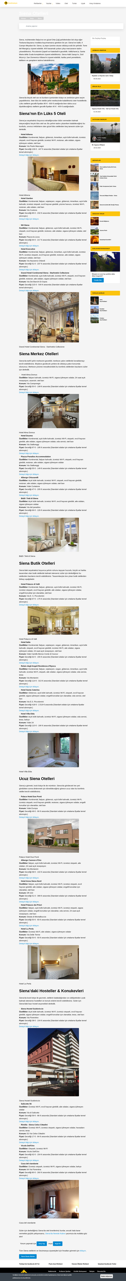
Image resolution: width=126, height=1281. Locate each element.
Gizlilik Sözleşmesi (80, 1271)
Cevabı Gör (98, 280)
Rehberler (38, 3)
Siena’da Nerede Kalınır (55, 1233)
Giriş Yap (42, 1243)
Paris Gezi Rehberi (56, 1264)
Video (58, 3)
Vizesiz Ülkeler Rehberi (80, 1264)
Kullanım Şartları (65, 1271)
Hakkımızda (52, 1271)
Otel (66, 3)
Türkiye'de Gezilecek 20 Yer (29, 1264)
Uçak (83, 3)
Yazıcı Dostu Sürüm (28, 1256)
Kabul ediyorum (106, 1276)
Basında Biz (101, 1271)
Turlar (74, 3)
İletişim (91, 1271)
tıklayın (83, 1251)
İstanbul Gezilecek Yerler (107, 1264)
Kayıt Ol (57, 1243)
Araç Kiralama (95, 3)
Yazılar (48, 3)
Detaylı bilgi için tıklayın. (29, 155)
